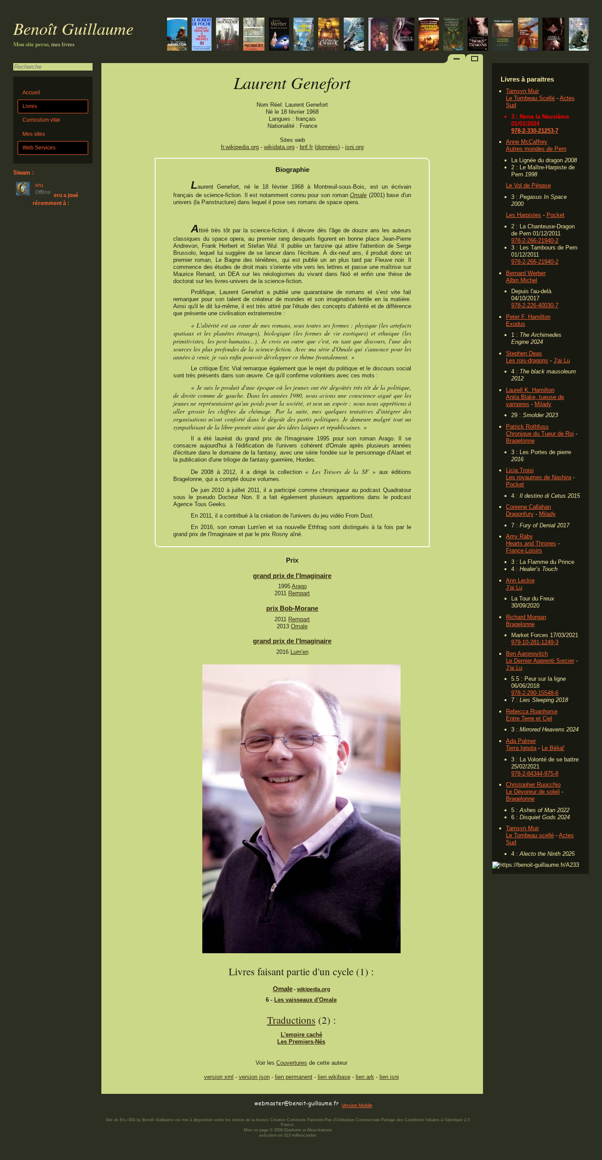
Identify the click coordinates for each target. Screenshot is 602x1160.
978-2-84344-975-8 (534, 773)
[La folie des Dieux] (579, 35)
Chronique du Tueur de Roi (540, 433)
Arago (299, 586)
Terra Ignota (521, 748)
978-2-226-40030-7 (534, 305)
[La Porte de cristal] (253, 35)
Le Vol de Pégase (528, 185)
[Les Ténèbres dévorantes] (554, 35)
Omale (358, 195)
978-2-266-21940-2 (534, 240)
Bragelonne (520, 440)
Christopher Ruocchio (533, 784)
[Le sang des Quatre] (304, 35)
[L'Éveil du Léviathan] (354, 35)
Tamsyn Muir (522, 91)
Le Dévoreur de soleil (533, 791)
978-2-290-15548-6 (534, 693)
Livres (29, 106)
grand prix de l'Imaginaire (292, 575)
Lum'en (299, 652)
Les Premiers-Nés (301, 1041)
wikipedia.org (313, 989)
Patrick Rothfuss (527, 426)
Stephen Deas (524, 353)
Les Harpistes (523, 215)
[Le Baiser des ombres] (403, 35)
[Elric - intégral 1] (227, 35)
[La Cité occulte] (453, 35)
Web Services (39, 147)
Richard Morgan (526, 617)
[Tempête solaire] (429, 35)
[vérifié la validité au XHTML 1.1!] (119, 1103)
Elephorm (292, 1130)
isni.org (354, 147)
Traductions (291, 1019)
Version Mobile (357, 1105)
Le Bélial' (553, 748)
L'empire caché (301, 1034)
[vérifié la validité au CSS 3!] (157, 1103)
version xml (219, 1077)
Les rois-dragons (527, 360)
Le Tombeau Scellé (530, 98)
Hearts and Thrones (531, 543)
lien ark (365, 1077)
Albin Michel (521, 280)
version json (254, 1077)
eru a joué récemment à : (55, 199)
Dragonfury (520, 514)
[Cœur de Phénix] (378, 35)
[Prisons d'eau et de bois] (528, 35)
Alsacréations (319, 1130)
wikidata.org (279, 147)
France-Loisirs (524, 550)
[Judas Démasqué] (177, 35)
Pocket (555, 215)
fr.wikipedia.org (240, 147)
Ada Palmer (521, 741)
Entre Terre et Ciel (529, 718)
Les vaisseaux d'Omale (305, 999)
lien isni (389, 1077)
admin (593, 1154)
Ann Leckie (520, 580)
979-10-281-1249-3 (534, 642)
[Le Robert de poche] (202, 35)
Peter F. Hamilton (528, 316)
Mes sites (33, 134)
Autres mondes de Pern (536, 148)
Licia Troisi (520, 470)
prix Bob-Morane (292, 608)
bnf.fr (306, 147)
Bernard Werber (526, 273)
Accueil (31, 92)
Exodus (515, 324)
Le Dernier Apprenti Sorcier (540, 660)
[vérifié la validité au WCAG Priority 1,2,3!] (195, 1103)
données (327, 147)
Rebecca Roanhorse (531, 711)
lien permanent (293, 1077)
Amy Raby (519, 536)
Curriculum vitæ (41, 120)
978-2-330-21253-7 (534, 130)
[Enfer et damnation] (478, 35)
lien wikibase (334, 1077)
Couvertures (291, 1062)
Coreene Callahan (528, 507)
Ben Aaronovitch (527, 653)
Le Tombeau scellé (530, 835)
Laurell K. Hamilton (530, 390)
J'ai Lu (562, 360)
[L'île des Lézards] (328, 35)
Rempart (299, 593)
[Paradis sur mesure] (279, 35)
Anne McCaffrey (526, 141)
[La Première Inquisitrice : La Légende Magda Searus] (502, 35)
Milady (543, 404)
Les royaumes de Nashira (538, 477)
